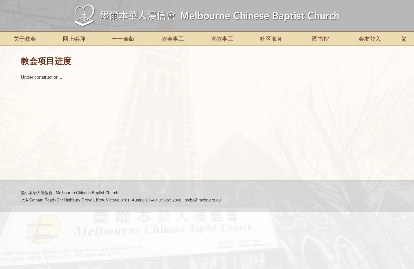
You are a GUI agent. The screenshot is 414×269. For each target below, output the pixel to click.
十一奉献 (123, 38)
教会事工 (172, 38)
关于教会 (25, 38)
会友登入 (370, 38)
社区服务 (271, 38)
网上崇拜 (74, 38)
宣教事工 (222, 38)
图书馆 (320, 38)
